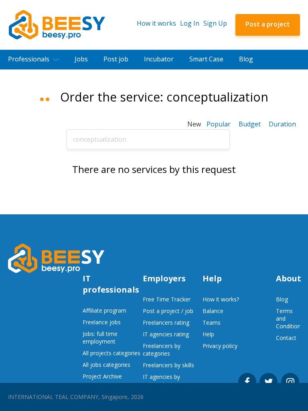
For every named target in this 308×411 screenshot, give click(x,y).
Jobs (81, 59)
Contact (286, 338)
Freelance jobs (102, 322)
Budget (250, 124)
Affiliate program (104, 310)
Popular (219, 124)
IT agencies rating (166, 334)
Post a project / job (168, 311)
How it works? (221, 299)
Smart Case (206, 59)
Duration (282, 124)
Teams (212, 322)
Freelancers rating (166, 322)
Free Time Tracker (166, 299)
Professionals (28, 59)
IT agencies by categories (161, 380)
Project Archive (102, 376)
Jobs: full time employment (100, 337)
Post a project (267, 24)
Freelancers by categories (161, 349)
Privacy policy (220, 346)
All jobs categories (106, 364)
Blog (246, 59)
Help (208, 334)
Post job (115, 59)
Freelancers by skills (168, 365)
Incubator (159, 59)
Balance (213, 311)
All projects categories (111, 353)
